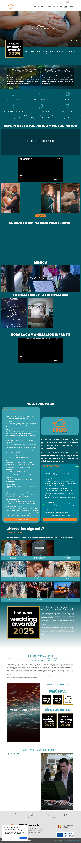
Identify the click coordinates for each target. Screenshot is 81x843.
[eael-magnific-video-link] (14, 313)
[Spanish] (68, 2)
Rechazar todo (15, 838)
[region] (15, 833)
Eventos (49, 6)
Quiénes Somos (42, 6)
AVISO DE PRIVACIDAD (65, 840)
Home (35, 6)
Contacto (71, 6)
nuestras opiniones (14, 753)
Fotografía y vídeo (57, 6)
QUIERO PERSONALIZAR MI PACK (21, 519)
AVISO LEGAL (57, 840)
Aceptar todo (23, 838)
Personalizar (7, 838)
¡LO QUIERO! (59, 519)
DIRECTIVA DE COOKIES (75, 840)
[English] (67, 2)
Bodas (65, 6)
